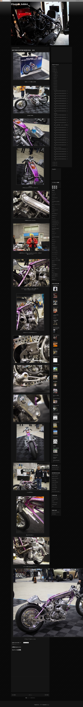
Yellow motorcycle (55, 474)
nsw (52, 231)
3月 (55, 86)
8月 (55, 78)
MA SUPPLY (55, 436)
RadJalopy (55, 300)
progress (55, 113)
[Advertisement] (30, 684)
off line (53, 233)
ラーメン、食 (54, 258)
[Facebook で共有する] (27, 642)
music (53, 226)
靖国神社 (53, 279)
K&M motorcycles (55, 478)
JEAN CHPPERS (55, 482)
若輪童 (54, 445)
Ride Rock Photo (56, 398)
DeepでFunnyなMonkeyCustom (56, 328)
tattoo (53, 239)
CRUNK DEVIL (54, 497)
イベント (17, 644)
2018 (54, 66)
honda (53, 217)
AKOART (55, 293)
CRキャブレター (55, 204)
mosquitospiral (54, 222)
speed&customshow (55, 236)
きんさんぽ (54, 252)
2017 (54, 68)
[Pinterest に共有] (28, 642)
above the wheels (55, 458)
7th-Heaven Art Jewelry (56, 374)
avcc (53, 192)
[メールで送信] (23, 642)
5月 (55, 83)
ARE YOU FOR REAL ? (56, 406)
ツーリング (54, 254)
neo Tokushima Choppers (56, 422)
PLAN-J (54, 366)
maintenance (54, 221)
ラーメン (53, 256)
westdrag (53, 247)
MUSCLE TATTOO (55, 467)
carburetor (54, 197)
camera (53, 194)
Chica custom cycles (55, 491)
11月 (55, 74)
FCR (53, 211)
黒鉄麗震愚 (54, 264)
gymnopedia (54, 213)
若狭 (53, 266)
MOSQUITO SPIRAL (55, 512)
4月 (55, 84)
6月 (55, 81)
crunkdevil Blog (56, 364)
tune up (53, 241)
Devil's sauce (54, 485)
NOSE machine (55, 476)
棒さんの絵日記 (56, 448)
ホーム (30, 694)
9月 (55, 77)
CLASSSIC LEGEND (55, 201)
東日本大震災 (54, 275)
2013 (54, 163)
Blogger (48, 704)
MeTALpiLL (54, 513)
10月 (55, 75)
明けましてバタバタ (57, 147)
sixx (52, 506)
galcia (53, 500)
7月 (55, 80)
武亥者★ (54, 429)
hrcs (15, 644)
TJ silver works (54, 502)
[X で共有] (26, 642)
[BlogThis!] (25, 642)
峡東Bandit (55, 341)
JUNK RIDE (54, 480)
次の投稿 (14, 694)
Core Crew (54, 489)
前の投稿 (46, 694)
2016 (54, 69)
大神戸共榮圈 (55, 320)
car (52, 195)
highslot (53, 215)
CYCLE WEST (54, 487)
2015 (54, 71)
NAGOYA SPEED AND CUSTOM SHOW (56, 414)
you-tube (53, 248)
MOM (54, 388)
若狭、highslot (54, 268)
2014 (54, 162)
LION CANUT (54, 504)
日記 (53, 277)
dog (52, 206)
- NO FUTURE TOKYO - (55, 315)
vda (52, 243)
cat (52, 199)
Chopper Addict (19, 4)
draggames (54, 209)
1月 (55, 89)
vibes (53, 245)
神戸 (53, 272)
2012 (54, 165)
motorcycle (54, 224)
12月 (55, 72)
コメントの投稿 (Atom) (31, 697)
